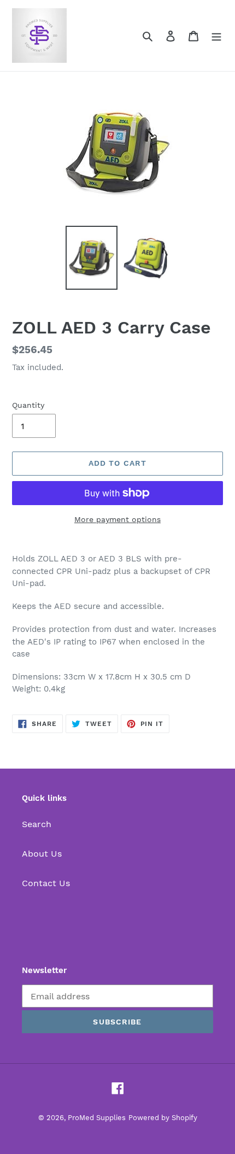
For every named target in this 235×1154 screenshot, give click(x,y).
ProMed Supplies (97, 1118)
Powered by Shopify (162, 1118)
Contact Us (46, 883)
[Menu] (216, 36)
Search (36, 824)
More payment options (117, 519)
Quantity (28, 405)
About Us (42, 853)
